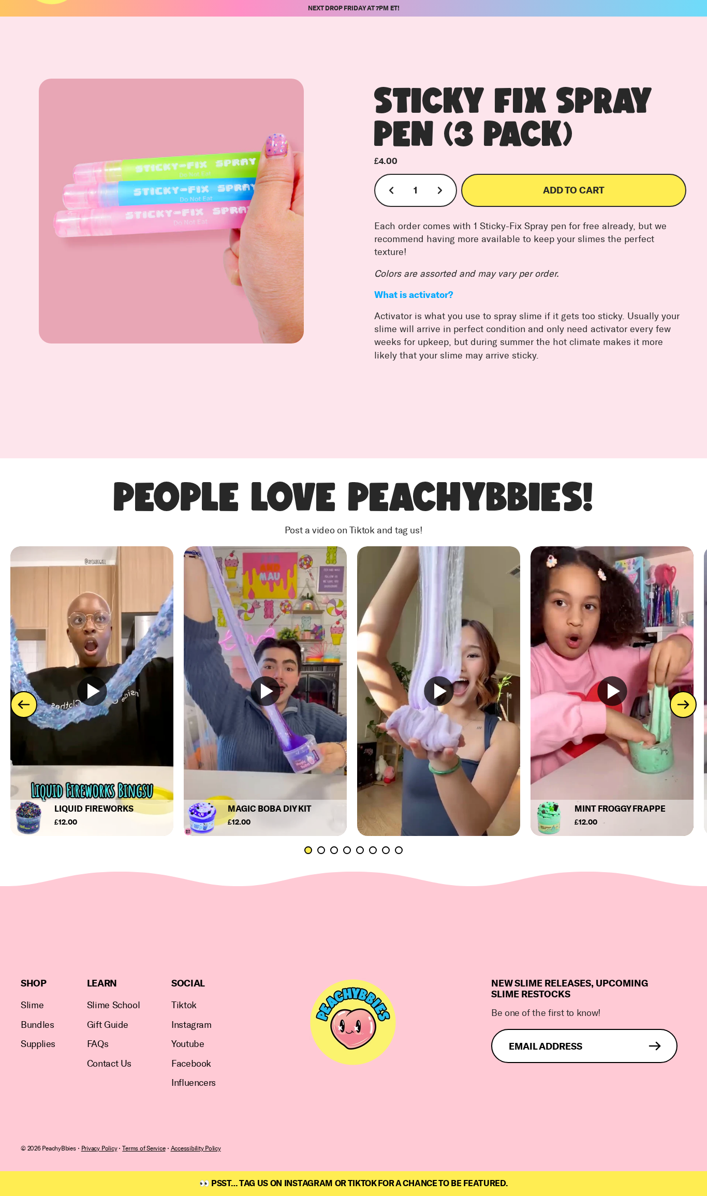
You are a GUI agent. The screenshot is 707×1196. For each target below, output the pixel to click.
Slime (32, 1005)
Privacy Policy (99, 1148)
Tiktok (184, 1005)
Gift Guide (107, 1025)
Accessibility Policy (196, 1148)
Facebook (191, 1063)
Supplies (38, 1044)
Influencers (193, 1083)
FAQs (98, 1044)
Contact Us (109, 1063)
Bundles (37, 1025)
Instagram (191, 1025)
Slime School (113, 1005)
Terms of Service (143, 1148)
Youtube (187, 1044)
